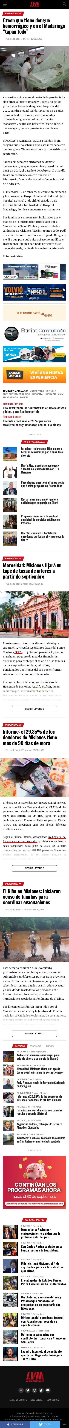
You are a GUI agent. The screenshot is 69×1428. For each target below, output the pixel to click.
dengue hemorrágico (17, 394)
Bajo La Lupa (36, 1399)
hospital (38, 394)
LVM (61, 394)
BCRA (18, 652)
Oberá (24, 397)
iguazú (51, 394)
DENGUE (51, 391)
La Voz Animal (53, 1399)
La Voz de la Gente (18, 1399)
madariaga (11, 397)
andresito (37, 391)
